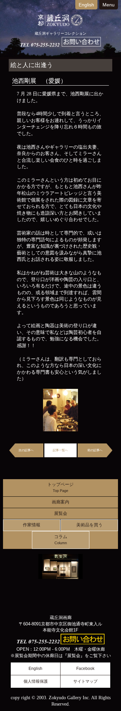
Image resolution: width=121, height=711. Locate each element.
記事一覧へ (60, 450)
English (86, 4)
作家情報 (31, 525)
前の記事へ (95, 450)
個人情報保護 (36, 681)
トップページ (60, 487)
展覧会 (60, 513)
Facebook (85, 668)
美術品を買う (89, 525)
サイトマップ (85, 681)
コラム (60, 539)
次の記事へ (26, 450)
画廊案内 (60, 502)
